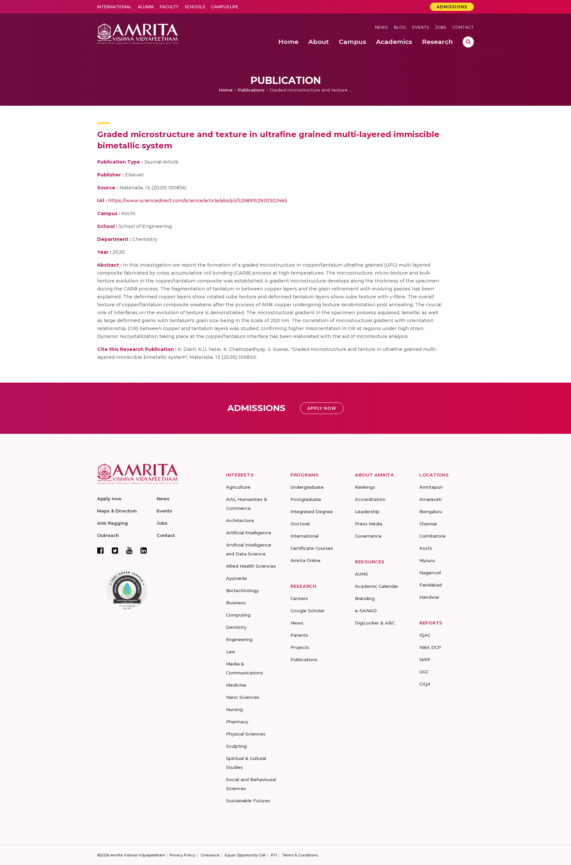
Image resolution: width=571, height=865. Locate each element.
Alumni (146, 6)
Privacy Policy (182, 855)
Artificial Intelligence (248, 532)
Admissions (452, 6)
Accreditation (370, 499)
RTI (274, 855)
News (381, 27)
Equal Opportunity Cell (245, 855)
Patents (299, 635)
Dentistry (236, 627)
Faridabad (430, 584)
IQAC (425, 635)
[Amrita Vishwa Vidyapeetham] (137, 33)
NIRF (425, 659)
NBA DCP (430, 647)
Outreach (108, 535)
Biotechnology (242, 590)
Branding (365, 598)
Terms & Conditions (300, 855)
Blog (400, 27)
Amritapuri (430, 487)
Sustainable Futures (248, 800)
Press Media (368, 523)
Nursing (234, 709)
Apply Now (321, 408)
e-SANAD (366, 610)
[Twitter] (115, 550)
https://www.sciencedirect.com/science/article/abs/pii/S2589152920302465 (197, 201)
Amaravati (430, 499)
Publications (251, 90)
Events (420, 27)
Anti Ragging (112, 523)
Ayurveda (236, 578)
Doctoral (300, 523)
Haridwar (429, 597)
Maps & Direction (117, 510)
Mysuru (427, 560)
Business (236, 602)
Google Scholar (307, 610)
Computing (238, 615)
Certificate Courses (311, 548)
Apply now (109, 498)
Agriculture (238, 487)
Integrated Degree (311, 511)
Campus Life (224, 6)
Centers (299, 598)
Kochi (425, 548)
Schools (195, 6)
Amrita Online (305, 560)
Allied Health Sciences (251, 566)
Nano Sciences (242, 697)
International (114, 6)
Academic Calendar (376, 586)
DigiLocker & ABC (375, 622)
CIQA (425, 684)
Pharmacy (237, 721)
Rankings (365, 487)
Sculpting (236, 746)
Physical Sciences (245, 733)
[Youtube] (129, 550)
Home (226, 90)
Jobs (440, 27)
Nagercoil (430, 572)
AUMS (361, 574)
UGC (424, 671)
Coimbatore (432, 536)
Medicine (236, 685)
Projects (299, 647)
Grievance (210, 855)
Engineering (239, 639)
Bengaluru (430, 511)
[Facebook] (100, 550)
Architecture (240, 520)
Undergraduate (307, 487)
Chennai (428, 523)
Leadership (367, 511)
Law (230, 651)
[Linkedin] (143, 550)
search (468, 42)
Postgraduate (305, 499)
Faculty (169, 6)
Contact (463, 27)
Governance (368, 536)
